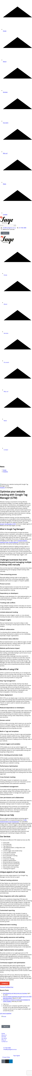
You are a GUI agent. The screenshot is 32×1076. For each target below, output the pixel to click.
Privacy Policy (6, 1057)
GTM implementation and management (13, 820)
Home (4, 470)
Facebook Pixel (4, 542)
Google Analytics (22, 540)
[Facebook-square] (3, 1061)
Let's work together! (5, 1013)
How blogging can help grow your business (15, 993)
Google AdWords (13, 542)
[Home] (7, 243)
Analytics (5, 471)
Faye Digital (16, 1055)
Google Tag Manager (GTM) (8, 524)
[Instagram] (7, 1061)
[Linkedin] (11, 1061)
